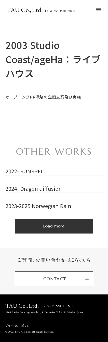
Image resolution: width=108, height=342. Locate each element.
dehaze (98, 10)
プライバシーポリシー (19, 325)
